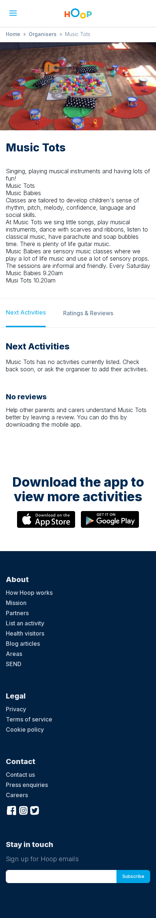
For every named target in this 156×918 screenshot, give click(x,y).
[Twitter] (35, 809)
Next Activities (26, 312)
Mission (16, 602)
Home (13, 34)
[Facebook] (11, 809)
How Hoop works (29, 592)
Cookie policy (25, 729)
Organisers (43, 34)
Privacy (16, 709)
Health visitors (25, 633)
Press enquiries (27, 784)
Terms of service (29, 719)
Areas (14, 653)
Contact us (20, 774)
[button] (13, 13)
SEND (13, 664)
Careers (17, 795)
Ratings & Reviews (88, 313)
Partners (17, 613)
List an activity (25, 623)
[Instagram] (23, 809)
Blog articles (23, 643)
